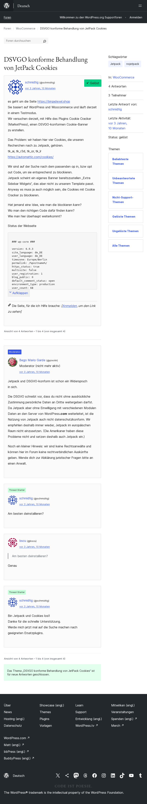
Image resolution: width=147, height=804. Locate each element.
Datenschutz (13, 725)
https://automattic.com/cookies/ (31, 157)
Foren (7, 17)
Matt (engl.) (14, 745)
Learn (79, 705)
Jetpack (115, 63)
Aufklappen (20, 293)
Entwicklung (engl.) (88, 719)
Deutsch (18, 776)
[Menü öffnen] (141, 5)
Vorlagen (46, 725)
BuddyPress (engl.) (19, 758)
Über (7, 705)
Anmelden (69, 306)
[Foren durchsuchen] (44, 41)
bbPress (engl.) (16, 751)
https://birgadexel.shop (54, 101)
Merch (117, 725)
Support (81, 712)
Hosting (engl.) (14, 719)
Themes (45, 712)
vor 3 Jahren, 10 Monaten (40, 88)
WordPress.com (17, 738)
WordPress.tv (86, 725)
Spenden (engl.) (124, 719)
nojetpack (132, 63)
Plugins (44, 719)
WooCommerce (25, 28)
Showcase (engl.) (52, 705)
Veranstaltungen (122, 712)
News (8, 712)
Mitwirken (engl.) (123, 705)
